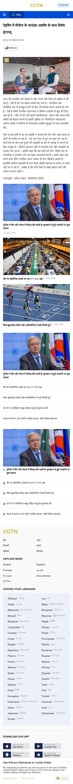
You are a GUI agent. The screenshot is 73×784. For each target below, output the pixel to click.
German (16, 667)
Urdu (47, 707)
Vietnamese (53, 713)
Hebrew (15, 684)
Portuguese (53, 638)
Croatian (17, 632)
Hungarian (18, 696)
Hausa (15, 678)
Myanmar (53, 615)
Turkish (50, 696)
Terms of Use (28, 778)
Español (40, 564)
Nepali (48, 621)
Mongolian (52, 609)
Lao (46, 598)
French (16, 661)
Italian (15, 707)
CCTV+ (7, 581)
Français (7, 570)
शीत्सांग (39, 551)
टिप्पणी (6, 545)
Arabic (15, 604)
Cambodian (16, 627)
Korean (16, 718)
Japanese (17, 713)
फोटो (38, 545)
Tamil (48, 684)
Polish (49, 632)
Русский (7, 575)
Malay (52, 604)
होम (4, 540)
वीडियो (6, 551)
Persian (49, 627)
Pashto (48, 644)
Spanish (50, 673)
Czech (15, 638)
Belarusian (19, 609)
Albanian (16, 598)
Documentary (43, 575)
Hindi (13, 690)
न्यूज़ (38, 540)
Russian (51, 655)
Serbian (50, 661)
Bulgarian (18, 621)
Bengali (14, 615)
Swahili (51, 678)
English (7, 564)
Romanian (52, 650)
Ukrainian (53, 701)
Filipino (16, 655)
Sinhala (49, 667)
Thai (46, 690)
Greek (16, 673)
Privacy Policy (10, 778)
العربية (39, 570)
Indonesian (22, 701)
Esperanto (18, 650)
